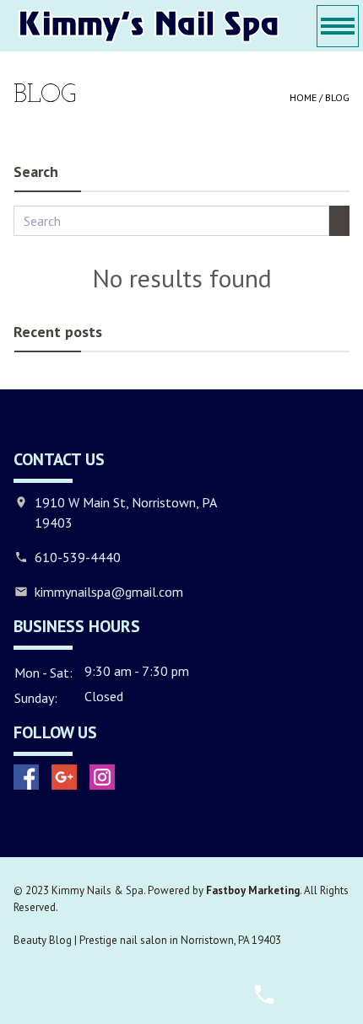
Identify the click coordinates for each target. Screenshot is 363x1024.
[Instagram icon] (102, 777)
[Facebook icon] (26, 777)
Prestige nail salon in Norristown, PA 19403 (180, 940)
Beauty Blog (43, 940)
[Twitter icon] (64, 777)
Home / (307, 97)
